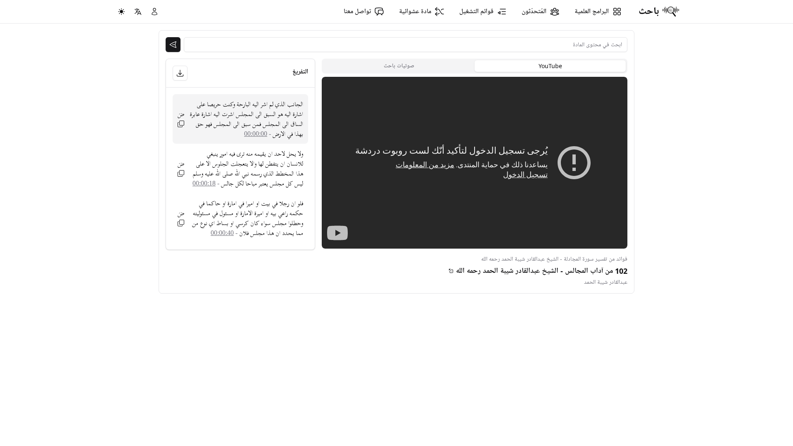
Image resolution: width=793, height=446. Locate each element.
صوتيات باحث (399, 66)
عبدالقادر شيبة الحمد (605, 282)
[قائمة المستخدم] (154, 11)
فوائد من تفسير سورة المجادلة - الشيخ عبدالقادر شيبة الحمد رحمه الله (554, 259)
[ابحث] (173, 44)
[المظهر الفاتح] (121, 11)
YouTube (550, 66)
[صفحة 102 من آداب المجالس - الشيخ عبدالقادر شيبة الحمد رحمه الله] (451, 271)
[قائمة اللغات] (138, 11)
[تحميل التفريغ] (180, 73)
